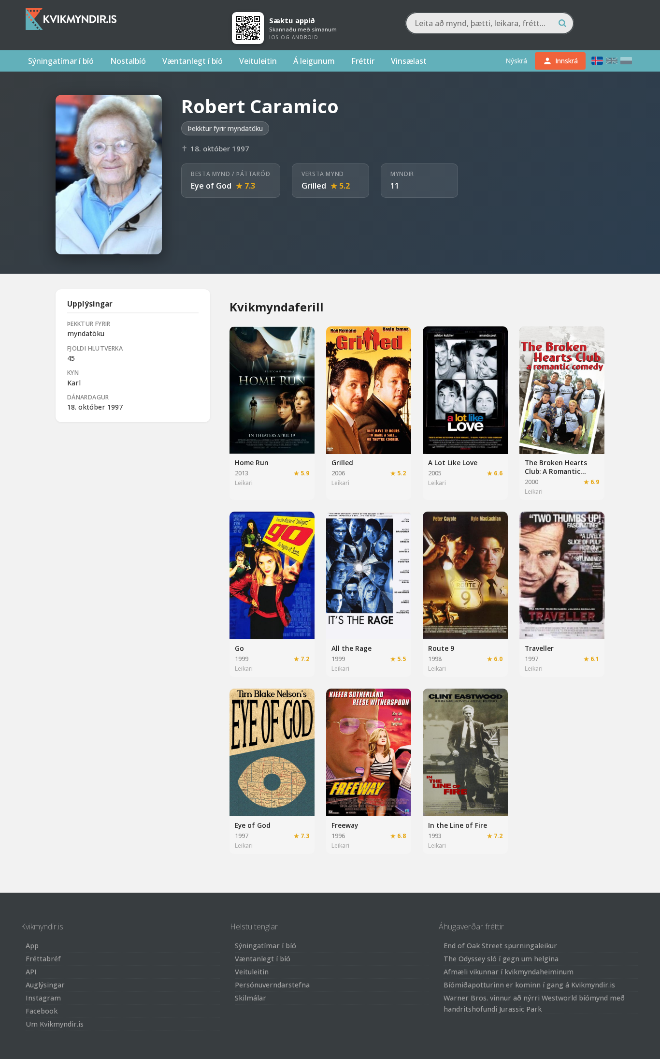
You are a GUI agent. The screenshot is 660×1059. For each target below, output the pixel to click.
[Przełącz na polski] (626, 61)
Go (239, 648)
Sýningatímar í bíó (61, 61)
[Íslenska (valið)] (597, 61)
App (32, 945)
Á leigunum (314, 61)
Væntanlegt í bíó (192, 61)
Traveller (539, 648)
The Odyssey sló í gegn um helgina (501, 958)
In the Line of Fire (457, 825)
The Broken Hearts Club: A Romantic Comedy (556, 471)
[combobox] (489, 23)
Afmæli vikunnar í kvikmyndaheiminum (509, 971)
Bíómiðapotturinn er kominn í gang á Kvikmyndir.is (529, 984)
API (31, 971)
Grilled (313, 185)
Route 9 (441, 648)
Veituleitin (258, 61)
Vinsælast (409, 61)
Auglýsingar (45, 984)
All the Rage (351, 648)
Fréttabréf (43, 958)
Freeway (344, 825)
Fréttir (362, 61)
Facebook (41, 1010)
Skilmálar (250, 997)
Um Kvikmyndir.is (55, 1024)
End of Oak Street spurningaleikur (500, 945)
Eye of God (211, 185)
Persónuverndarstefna (272, 984)
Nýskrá (516, 60)
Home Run (252, 462)
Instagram (43, 997)
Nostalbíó (128, 61)
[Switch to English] (611, 61)
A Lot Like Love (452, 462)
